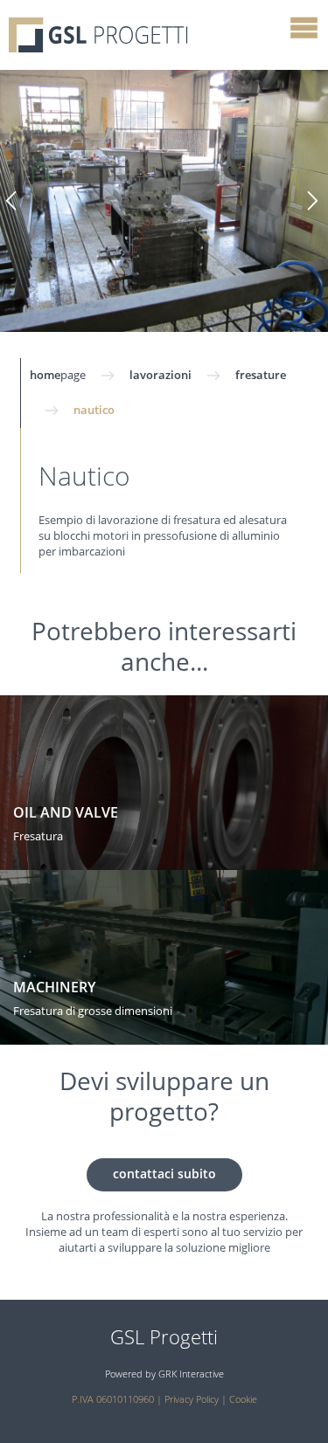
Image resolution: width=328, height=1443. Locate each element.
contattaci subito (164, 1174)
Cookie (243, 1399)
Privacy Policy (191, 1399)
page (58, 376)
